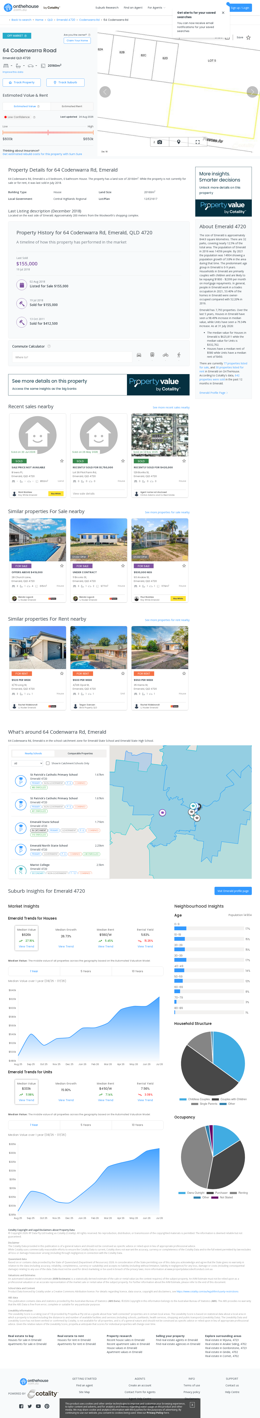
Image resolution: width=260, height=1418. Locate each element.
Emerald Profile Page (212, 392)
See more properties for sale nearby (167, 512)
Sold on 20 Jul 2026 (23, 452)
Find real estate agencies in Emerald (178, 1344)
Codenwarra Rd (89, 20)
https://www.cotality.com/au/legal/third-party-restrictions (207, 1291)
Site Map (84, 1392)
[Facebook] (21, 1406)
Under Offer (79, 556)
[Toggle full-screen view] (197, 142)
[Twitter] (29, 1406)
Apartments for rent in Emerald (76, 1344)
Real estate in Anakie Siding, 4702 (225, 1344)
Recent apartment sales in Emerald (128, 1344)
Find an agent (84, 1385)
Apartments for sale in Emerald (27, 1344)
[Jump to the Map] (178, 142)
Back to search (21, 20)
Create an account (140, 1385)
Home (39, 20)
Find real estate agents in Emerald (177, 1340)
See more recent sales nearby (171, 407)
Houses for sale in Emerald (24, 1340)
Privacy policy (191, 1392)
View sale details (84, 494)
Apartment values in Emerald (124, 1352)
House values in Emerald (122, 1348)
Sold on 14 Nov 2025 (145, 452)
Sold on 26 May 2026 (85, 452)
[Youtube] (38, 1406)
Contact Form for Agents (140, 1392)
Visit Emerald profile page (233, 891)
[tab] (34, 971)
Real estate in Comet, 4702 (222, 1356)
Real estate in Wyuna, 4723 (222, 1340)
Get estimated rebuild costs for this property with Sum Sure (42, 154)
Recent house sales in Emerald (125, 1340)
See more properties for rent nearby (167, 620)
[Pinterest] (47, 1406)
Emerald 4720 (66, 20)
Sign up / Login (240, 8)
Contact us (232, 1385)
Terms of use (191, 1385)
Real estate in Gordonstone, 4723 (226, 1348)
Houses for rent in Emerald (74, 1340)
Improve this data (13, 72)
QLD (50, 20)
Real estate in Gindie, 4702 (221, 1352)
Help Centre (232, 1392)
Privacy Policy (155, 1412)
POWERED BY (17, 1393)
